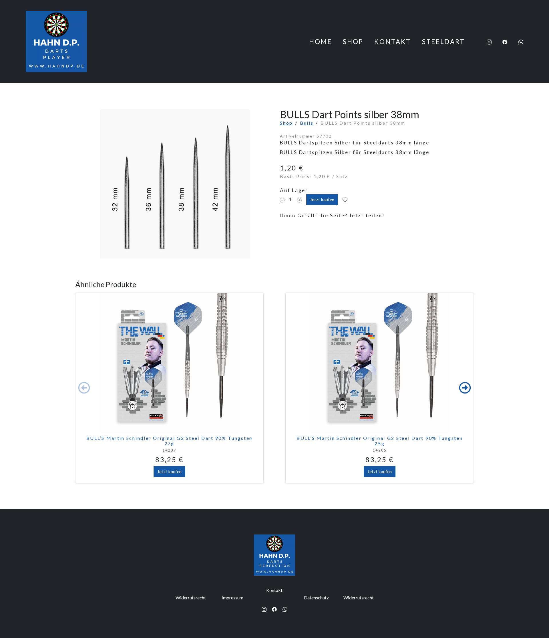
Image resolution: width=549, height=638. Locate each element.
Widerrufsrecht (191, 598)
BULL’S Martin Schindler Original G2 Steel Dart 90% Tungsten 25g (380, 440)
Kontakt (392, 41)
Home (320, 41)
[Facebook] (504, 42)
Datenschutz (316, 598)
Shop (353, 41)
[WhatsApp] (520, 42)
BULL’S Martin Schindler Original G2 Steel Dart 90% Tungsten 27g (169, 440)
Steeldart (443, 41)
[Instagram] (489, 42)
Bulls (307, 123)
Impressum (232, 598)
